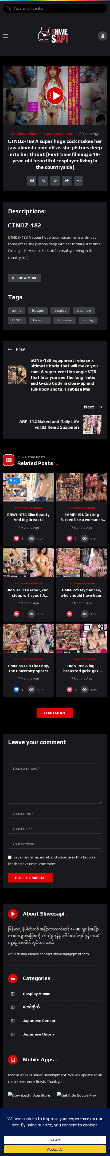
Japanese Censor (58, 133)
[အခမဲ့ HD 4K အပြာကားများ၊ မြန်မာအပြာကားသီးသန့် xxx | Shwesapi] (53, 36)
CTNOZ (17, 320)
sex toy (87, 320)
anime (16, 310)
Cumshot (40, 320)
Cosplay (60, 310)
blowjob (38, 310)
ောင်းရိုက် (31, 1007)
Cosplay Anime (24, 133)
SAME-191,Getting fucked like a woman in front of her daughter (81, 519)
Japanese (64, 320)
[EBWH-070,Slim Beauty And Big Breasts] (28, 487)
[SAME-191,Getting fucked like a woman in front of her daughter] (81, 487)
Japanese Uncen (38, 1034)
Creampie (84, 310)
